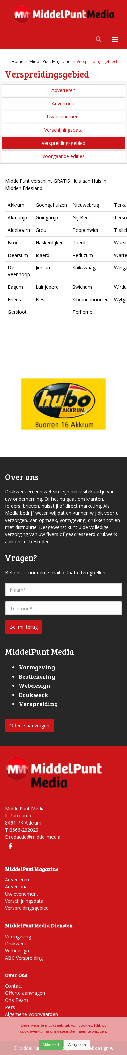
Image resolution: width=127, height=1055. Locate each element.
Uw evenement (63, 116)
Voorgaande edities (63, 156)
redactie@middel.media (34, 837)
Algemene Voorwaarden (31, 1014)
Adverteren (63, 90)
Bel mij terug (23, 626)
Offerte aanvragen (29, 725)
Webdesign (17, 950)
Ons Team (16, 1000)
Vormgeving (18, 936)
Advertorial (64, 103)
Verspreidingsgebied (63, 143)
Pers (10, 1007)
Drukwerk (15, 943)
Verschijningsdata (63, 130)
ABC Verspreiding (24, 957)
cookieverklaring (35, 1031)
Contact (13, 986)
